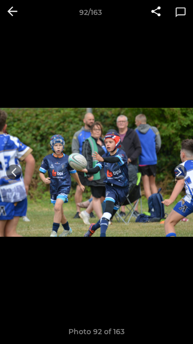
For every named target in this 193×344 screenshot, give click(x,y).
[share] (156, 12)
